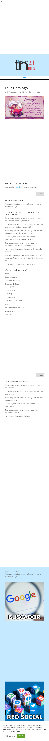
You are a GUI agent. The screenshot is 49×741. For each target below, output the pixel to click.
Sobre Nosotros (11, 277)
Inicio (7, 273)
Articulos (8, 304)
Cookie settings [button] (9, 736)
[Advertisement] (24, 28)
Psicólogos (11, 290)
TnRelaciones (12, 92)
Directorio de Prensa (12, 280)
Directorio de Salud (12, 284)
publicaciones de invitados (14, 308)
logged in (18, 187)
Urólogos (10, 294)
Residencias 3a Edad (14, 301)
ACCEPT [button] (20, 736)
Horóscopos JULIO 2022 (14, 264)
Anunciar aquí (10, 311)
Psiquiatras (11, 297)
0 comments (35, 92)
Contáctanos (9, 315)
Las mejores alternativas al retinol (17, 249)
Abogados (10, 287)
